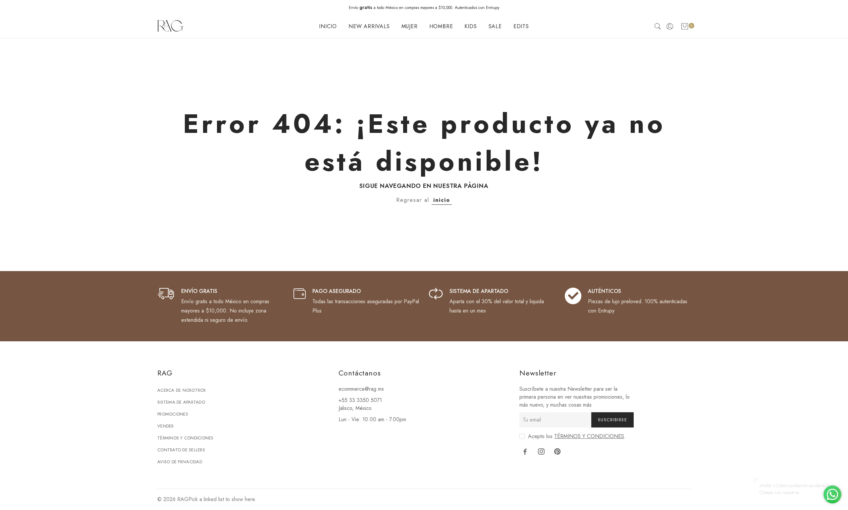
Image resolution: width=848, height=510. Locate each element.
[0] (685, 28)
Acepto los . (577, 436)
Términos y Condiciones (185, 438)
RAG (182, 499)
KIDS (470, 26)
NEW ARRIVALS (369, 26)
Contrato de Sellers (181, 450)
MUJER (409, 26)
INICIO (328, 26)
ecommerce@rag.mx (361, 389)
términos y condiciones (589, 436)
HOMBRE (441, 26)
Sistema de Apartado (181, 402)
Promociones (172, 414)
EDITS (521, 26)
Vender (165, 426)
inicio (441, 200)
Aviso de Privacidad (179, 462)
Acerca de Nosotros (181, 390)
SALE (495, 26)
